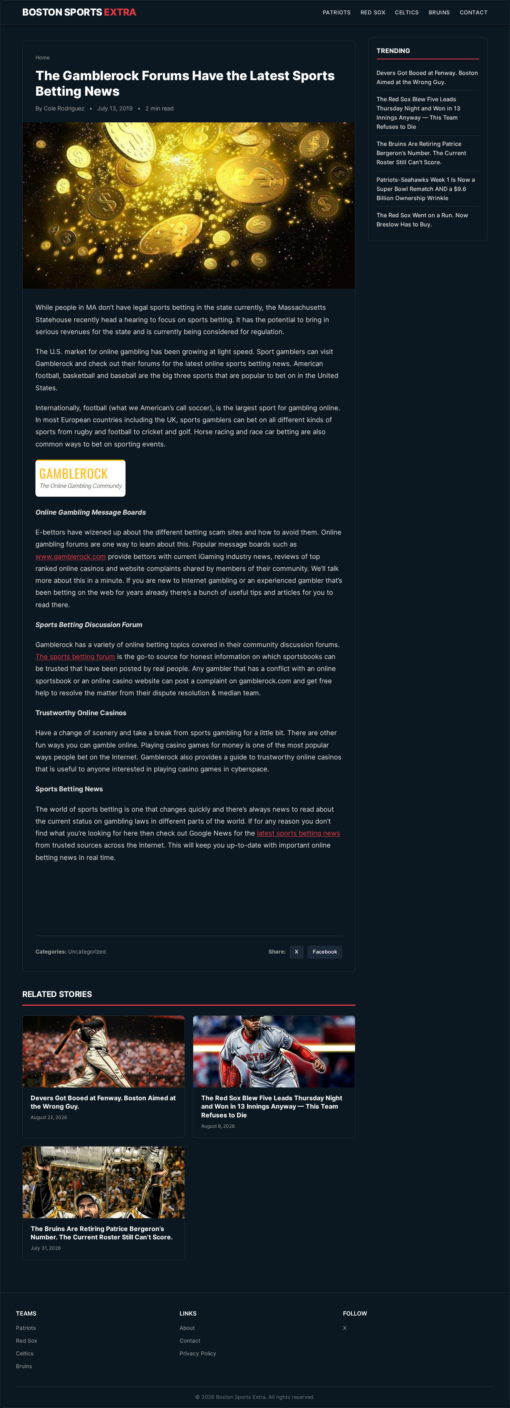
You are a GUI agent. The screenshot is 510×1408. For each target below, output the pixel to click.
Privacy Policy (198, 1353)
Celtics (407, 12)
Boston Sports (79, 12)
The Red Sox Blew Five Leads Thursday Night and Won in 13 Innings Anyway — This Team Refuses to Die (271, 1106)
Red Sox (373, 12)
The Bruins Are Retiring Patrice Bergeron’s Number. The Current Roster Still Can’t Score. (102, 1233)
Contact (474, 12)
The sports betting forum (75, 657)
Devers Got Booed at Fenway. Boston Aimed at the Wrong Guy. (427, 77)
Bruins (439, 12)
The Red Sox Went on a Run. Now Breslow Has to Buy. (422, 220)
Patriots (337, 12)
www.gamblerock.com (70, 556)
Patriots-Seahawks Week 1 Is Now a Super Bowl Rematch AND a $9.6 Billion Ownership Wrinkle (426, 188)
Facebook (325, 952)
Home (42, 58)
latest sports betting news (298, 833)
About (187, 1328)
